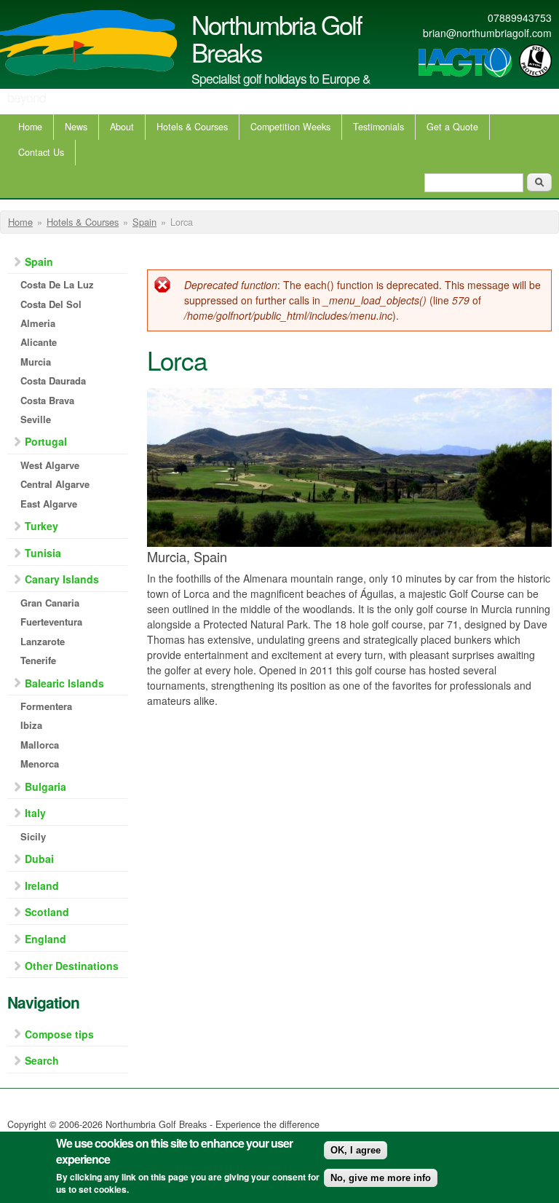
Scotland (47, 911)
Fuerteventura (51, 621)
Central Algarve (55, 484)
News (76, 126)
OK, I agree (355, 1150)
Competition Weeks (290, 126)
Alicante (38, 342)
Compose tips (59, 1034)
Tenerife (38, 660)
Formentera (46, 706)
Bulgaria (45, 786)
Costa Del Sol (51, 304)
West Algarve (49, 465)
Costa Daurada (53, 380)
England (45, 938)
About (122, 126)
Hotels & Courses (192, 126)
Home (30, 126)
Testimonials (378, 126)
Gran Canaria (49, 603)
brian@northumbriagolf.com (487, 32)
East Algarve (48, 503)
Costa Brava (47, 400)
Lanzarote (42, 641)
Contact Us (41, 152)
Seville (35, 419)
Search (42, 1060)
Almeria (37, 323)
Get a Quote (452, 126)
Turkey (41, 525)
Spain (144, 222)
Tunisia (43, 552)
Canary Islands (62, 579)
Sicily (33, 836)
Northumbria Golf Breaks (276, 38)
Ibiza (31, 725)
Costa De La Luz (57, 284)
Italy (35, 812)
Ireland (42, 885)
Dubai (39, 858)
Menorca (39, 763)
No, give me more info (380, 1177)
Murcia (35, 361)
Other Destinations (72, 965)
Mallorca (39, 745)
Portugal (46, 441)
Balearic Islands (64, 683)
